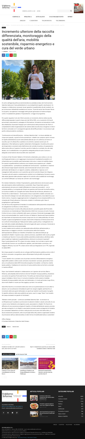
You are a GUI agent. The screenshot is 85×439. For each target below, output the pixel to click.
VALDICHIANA (69, 424)
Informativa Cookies (32, 437)
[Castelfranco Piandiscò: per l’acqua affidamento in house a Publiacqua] (28, 363)
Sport (76, 4)
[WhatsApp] (15, 55)
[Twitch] (17, 412)
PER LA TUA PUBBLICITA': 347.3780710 (12, 406)
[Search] (71, 11)
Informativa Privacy (22, 437)
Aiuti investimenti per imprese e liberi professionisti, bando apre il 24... (47, 413)
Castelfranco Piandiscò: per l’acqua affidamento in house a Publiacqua (27, 372)
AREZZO (55, 424)
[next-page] (5, 377)
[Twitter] (7, 55)
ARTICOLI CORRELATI (8, 354)
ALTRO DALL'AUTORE (21, 354)
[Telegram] (12, 412)
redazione (5, 51)
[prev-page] (3, 377)
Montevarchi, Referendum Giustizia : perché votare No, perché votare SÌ (45, 372)
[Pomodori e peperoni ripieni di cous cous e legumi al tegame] (34, 406)
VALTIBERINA (77, 424)
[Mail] (8, 412)
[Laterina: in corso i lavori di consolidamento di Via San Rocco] (10, 363)
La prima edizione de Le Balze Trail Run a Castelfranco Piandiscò (79, 9)
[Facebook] (3, 55)
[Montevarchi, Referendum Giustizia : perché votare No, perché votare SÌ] (46, 363)
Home (3, 25)
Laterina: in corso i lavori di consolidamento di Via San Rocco (8, 372)
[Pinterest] (11, 55)
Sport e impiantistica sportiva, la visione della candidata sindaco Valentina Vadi (42, 347)
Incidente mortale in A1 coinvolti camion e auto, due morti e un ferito (13, 347)
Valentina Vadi (15, 326)
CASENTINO (61, 424)
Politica (8, 25)
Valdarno (9, 326)
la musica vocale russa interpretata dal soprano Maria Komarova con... (47, 397)
